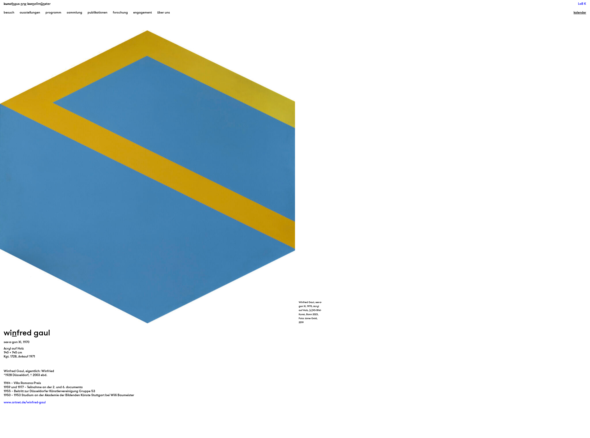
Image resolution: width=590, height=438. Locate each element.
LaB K (582, 4)
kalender (580, 13)
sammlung (74, 12)
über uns (163, 12)
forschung (120, 12)
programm (53, 12)
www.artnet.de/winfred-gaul (25, 402)
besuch (9, 12)
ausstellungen (30, 12)
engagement (142, 12)
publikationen (97, 12)
